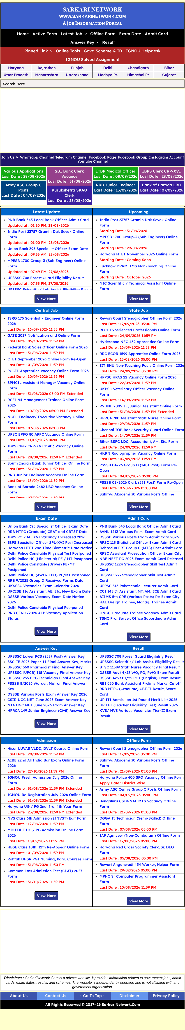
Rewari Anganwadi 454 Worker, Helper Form (139, 864)
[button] (73, 34)
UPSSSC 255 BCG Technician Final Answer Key (48, 678)
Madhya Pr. (108, 74)
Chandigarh (138, 67)
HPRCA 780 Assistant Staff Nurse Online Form (140, 418)
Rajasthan (47, 67)
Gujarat (169, 74)
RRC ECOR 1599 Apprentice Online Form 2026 (139, 353)
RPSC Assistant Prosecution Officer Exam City (140, 553)
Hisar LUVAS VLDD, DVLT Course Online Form (48, 748)
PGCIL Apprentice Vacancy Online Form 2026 (48, 371)
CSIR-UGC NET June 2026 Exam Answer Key (47, 699)
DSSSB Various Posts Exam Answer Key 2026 (47, 694)
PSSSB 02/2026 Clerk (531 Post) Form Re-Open (141, 482)
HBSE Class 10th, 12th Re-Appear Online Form (48, 847)
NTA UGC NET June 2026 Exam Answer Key (46, 705)
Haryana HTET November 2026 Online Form (138, 254)
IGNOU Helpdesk (143, 51)
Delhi (107, 67)
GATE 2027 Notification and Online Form (43, 335)
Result (108, 42)
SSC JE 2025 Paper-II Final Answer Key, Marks (49, 661)
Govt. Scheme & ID (103, 51)
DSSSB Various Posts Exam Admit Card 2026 (139, 537)
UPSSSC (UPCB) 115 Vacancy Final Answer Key (49, 672)
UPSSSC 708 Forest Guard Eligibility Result (45, 278)
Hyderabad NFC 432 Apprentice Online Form (139, 341)
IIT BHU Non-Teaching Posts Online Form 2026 (141, 365)
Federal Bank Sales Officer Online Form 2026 (47, 347)
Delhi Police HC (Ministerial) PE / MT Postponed (49, 558)
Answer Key (82, 42)
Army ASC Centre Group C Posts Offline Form (140, 789)
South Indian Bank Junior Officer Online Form (48, 463)
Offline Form (103, 33)
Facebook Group (132, 157)
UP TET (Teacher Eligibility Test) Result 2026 (138, 705)
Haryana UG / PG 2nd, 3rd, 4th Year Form (44, 806)
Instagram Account (166, 157)
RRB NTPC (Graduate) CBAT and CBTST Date (47, 531)
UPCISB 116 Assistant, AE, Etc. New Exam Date (48, 591)
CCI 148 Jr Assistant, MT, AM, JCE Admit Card (140, 591)
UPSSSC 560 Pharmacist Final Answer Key (45, 667)
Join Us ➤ (9, 157)
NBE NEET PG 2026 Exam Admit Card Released (141, 558)
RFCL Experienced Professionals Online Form (139, 330)
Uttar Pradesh (16, 74)
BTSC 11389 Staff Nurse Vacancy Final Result (139, 667)
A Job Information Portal (92, 23)
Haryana (16, 67)
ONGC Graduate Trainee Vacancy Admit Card (140, 613)
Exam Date (130, 33)
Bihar (169, 67)
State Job (138, 310)
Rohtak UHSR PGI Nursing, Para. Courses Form (49, 859)
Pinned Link (36, 51)
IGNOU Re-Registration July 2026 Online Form (49, 794)
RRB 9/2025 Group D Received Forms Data (45, 580)
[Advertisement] (92, 120)
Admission (46, 740)
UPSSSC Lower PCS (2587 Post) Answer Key (46, 656)
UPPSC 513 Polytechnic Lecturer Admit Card (138, 586)
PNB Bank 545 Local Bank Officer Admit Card (48, 219)
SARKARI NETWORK (92, 9)
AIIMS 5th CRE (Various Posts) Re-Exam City (139, 596)
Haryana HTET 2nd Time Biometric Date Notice (49, 548)
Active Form (44, 33)
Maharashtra (46, 74)
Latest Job (71, 33)
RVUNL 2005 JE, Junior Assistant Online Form (140, 406)
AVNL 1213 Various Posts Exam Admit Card (137, 531)
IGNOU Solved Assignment (92, 59)
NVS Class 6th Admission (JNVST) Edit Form (46, 818)
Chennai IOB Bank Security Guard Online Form (141, 429)
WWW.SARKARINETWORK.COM (92, 16)
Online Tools (68, 51)
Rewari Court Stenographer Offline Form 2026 (140, 318)
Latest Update (46, 211)
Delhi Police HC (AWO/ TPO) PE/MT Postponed (48, 575)
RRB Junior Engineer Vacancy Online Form (45, 475)
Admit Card (156, 33)
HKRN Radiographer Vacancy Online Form (137, 453)
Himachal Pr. (138, 74)
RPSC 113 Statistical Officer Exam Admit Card (140, 542)
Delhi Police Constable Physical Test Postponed (49, 553)
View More (46, 299)
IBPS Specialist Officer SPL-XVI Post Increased (49, 542)
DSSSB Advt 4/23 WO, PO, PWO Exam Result (139, 672)
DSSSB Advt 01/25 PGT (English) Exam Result (139, 678)
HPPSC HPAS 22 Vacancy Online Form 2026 (137, 377)
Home (23, 33)
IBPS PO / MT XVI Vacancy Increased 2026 (46, 537)
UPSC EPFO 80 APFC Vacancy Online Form (45, 434)
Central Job (46, 310)
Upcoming (138, 211)
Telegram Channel (71, 157)
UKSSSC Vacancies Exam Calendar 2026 (43, 586)
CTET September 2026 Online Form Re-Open (46, 359)
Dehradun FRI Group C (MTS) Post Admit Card (140, 548)
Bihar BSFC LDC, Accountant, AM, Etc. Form (138, 441)
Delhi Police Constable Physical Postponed (45, 607)
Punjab (77, 67)
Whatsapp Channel (37, 157)
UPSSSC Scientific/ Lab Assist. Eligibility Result (49, 289)
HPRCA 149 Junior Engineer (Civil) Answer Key (48, 710)
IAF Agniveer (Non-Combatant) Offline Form (139, 835)
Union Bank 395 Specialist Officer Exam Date (47, 248)
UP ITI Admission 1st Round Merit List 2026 (138, 699)
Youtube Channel (92, 161)
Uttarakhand (77, 74)
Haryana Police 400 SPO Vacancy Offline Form (141, 777)
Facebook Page (102, 157)
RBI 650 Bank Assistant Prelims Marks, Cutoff (140, 683)
